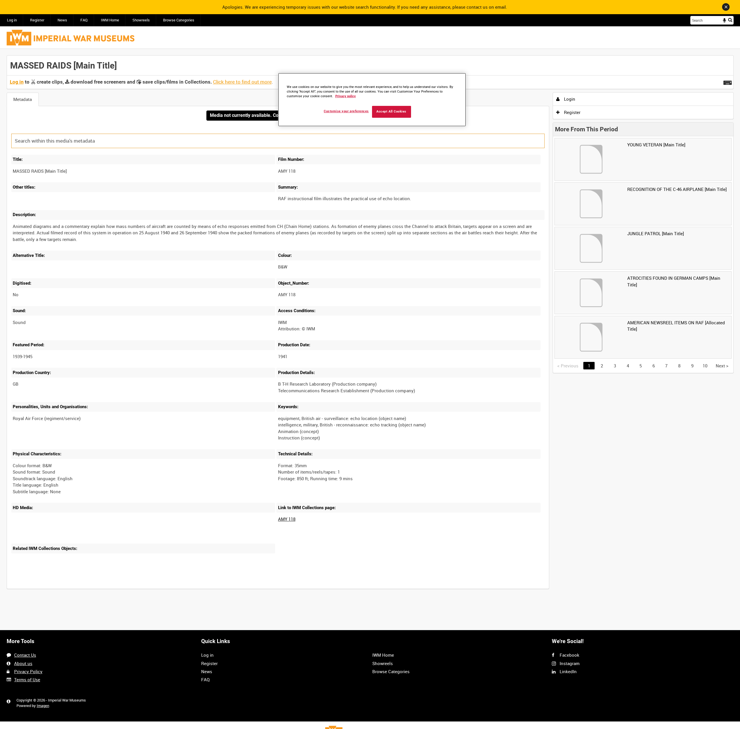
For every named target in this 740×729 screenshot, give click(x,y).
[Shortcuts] (728, 82)
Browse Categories (178, 20)
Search (730, 20)
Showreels (141, 20)
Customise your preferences (346, 111)
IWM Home (110, 20)
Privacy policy (345, 96)
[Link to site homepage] (70, 37)
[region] (372, 99)
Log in (12, 20)
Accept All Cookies (391, 111)
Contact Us (25, 655)
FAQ (84, 20)
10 (705, 366)
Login (569, 99)
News (62, 20)
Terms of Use (27, 679)
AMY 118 (286, 519)
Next (722, 366)
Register (37, 20)
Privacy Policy (28, 671)
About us (23, 663)
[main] (370, 325)
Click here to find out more (242, 82)
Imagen (43, 705)
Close (726, 7)
